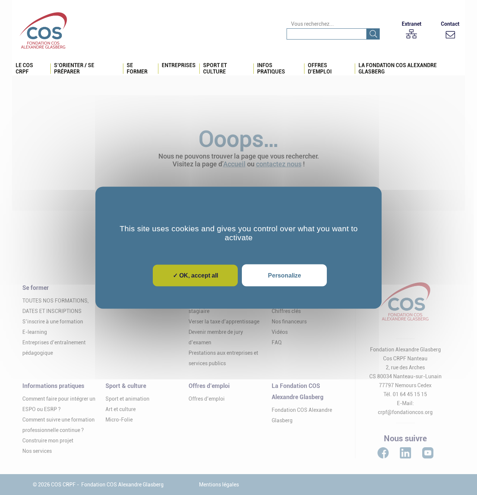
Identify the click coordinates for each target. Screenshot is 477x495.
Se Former (137, 68)
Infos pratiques (271, 68)
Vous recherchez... (312, 24)
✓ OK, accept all (195, 275)
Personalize (284, 275)
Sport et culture (215, 68)
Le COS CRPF (24, 68)
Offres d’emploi (320, 68)
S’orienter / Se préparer (74, 68)
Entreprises (179, 65)
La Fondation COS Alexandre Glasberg (397, 68)
